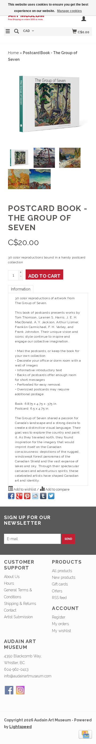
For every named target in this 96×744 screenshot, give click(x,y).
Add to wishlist (25, 489)
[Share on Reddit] (35, 496)
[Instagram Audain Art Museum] (20, 690)
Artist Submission (18, 617)
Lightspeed (20, 727)
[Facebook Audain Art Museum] (9, 690)
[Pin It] (27, 496)
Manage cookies (69, 11)
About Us (11, 577)
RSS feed (59, 598)
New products (63, 577)
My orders (60, 624)
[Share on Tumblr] (43, 496)
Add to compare (57, 489)
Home (13, 53)
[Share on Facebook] (11, 496)
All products (62, 571)
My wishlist (61, 631)
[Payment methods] (85, 734)
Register (58, 617)
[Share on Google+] (19, 496)
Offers (57, 591)
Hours (9, 583)
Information (20, 289)
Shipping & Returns (20, 603)
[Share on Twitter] (51, 496)
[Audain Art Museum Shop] (26, 17)
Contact (10, 610)
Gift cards (60, 584)
